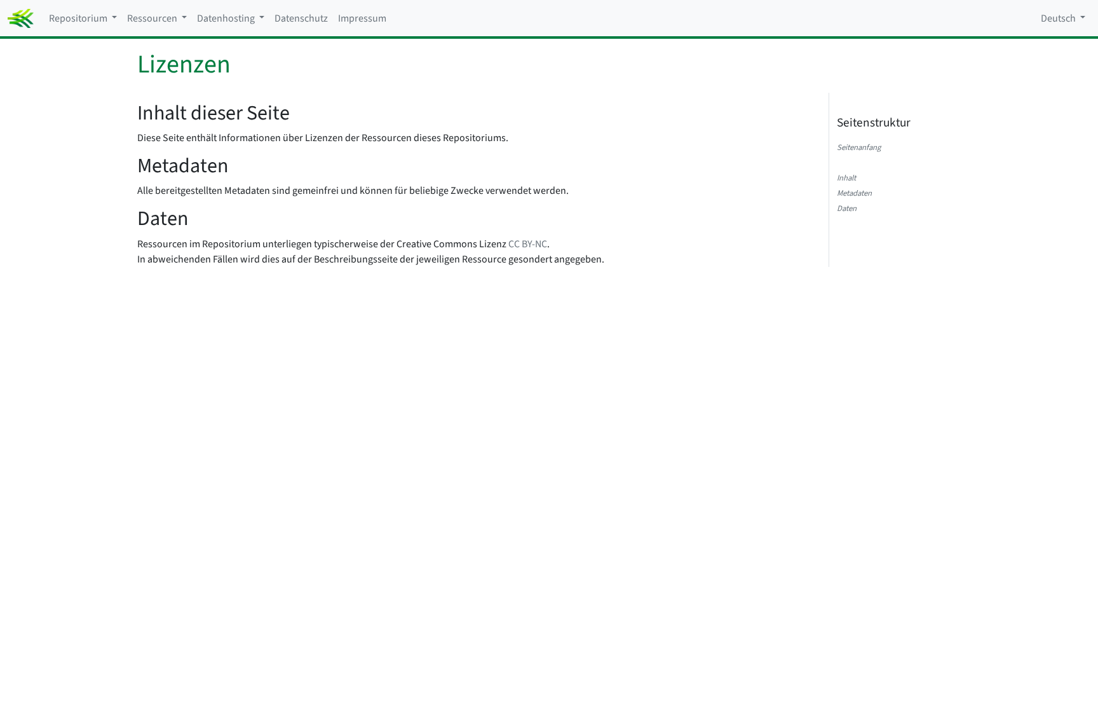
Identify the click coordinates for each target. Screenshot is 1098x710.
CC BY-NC (527, 244)
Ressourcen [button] (153, 18)
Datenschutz (301, 18)
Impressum (362, 18)
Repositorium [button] (79, 18)
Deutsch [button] (1059, 18)
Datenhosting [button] (227, 18)
